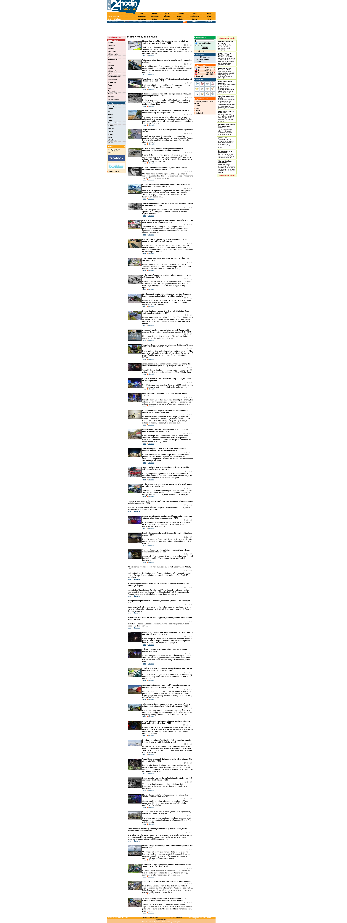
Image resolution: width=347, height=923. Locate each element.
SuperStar (112, 82)
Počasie (180, 19)
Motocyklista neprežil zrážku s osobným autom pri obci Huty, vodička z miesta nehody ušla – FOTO (165, 42)
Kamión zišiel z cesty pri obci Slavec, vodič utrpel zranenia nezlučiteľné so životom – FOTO (164, 169)
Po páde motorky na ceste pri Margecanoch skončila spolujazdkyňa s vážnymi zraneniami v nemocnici (162, 150)
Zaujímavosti (112, 94)
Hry (110, 137)
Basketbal (199, 113)
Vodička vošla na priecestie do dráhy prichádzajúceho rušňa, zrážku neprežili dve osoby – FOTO (165, 468)
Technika (111, 126)
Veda (109, 111)
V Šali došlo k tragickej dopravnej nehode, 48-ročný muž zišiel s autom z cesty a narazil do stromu (166, 866)
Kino (209, 19)
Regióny (112, 48)
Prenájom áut (200, 51)
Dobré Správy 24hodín (150, 918)
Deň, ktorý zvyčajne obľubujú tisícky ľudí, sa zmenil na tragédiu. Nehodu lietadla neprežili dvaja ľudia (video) (166, 741)
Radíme (110, 117)
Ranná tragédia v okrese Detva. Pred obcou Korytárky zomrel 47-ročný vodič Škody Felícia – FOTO (167, 779)
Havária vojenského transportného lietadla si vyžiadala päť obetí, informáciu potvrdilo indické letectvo (167, 185)
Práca (209, 13)
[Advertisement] (178, 6)
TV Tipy (194, 13)
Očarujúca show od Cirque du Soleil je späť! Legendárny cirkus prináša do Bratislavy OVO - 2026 (226, 73)
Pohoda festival (115, 77)
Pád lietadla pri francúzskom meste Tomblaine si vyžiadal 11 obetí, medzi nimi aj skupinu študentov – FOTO (167, 221)
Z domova (111, 45)
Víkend (110, 108)
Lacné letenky (195, 16)
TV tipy (198, 62)
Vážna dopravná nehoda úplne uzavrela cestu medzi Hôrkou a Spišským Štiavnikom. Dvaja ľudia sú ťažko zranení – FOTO (166, 705)
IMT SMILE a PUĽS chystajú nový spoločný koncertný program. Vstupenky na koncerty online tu (226, 116)
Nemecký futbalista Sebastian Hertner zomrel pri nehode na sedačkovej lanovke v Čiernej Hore (165, 411)
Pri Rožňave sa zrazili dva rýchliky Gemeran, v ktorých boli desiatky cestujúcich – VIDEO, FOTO (165, 430)
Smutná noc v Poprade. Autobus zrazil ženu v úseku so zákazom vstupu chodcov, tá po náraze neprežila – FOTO (167, 517)
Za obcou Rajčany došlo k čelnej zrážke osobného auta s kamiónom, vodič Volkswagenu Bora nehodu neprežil (164, 899)
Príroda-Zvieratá (113, 123)
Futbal (197, 106)
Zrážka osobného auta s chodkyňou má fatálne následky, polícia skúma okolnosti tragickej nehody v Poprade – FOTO (166, 365)
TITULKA (111, 42)
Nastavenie (199, 76)
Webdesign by (200, 918)
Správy (141, 13)
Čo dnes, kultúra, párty (173, 922)
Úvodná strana (113, 22)
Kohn (111, 143)
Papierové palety (159, 922)
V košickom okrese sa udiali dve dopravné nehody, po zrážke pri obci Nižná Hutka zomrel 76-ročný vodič (167, 669)
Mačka (144, 922)
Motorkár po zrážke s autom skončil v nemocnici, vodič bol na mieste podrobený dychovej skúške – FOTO (166, 112)
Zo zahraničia (113, 59)
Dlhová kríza (113, 54)
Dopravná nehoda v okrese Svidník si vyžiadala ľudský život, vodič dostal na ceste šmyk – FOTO (165, 312)
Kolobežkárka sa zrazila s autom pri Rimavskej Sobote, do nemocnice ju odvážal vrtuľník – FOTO (164, 240)
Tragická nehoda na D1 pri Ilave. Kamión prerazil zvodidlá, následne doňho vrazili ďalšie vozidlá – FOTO (164, 449)
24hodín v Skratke (114, 37)
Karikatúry (113, 140)
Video (167, 13)
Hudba (111, 65)
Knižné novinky (115, 74)
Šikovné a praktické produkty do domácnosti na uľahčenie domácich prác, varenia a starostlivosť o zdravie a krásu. (226, 142)
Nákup (154, 19)
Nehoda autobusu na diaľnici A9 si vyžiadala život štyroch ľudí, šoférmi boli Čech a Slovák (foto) (166, 813)
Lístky (209, 16)
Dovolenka (154, 16)
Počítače (111, 128)
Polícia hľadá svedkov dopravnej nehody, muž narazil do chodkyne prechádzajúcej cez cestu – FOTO (167, 633)
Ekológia (111, 96)
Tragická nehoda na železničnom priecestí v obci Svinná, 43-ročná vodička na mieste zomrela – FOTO (167, 346)
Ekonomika (112, 51)
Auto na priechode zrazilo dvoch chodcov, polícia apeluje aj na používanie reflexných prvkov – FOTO (166, 722)
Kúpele (179, 16)
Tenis (197, 108)
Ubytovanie (142, 19)
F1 (110, 88)
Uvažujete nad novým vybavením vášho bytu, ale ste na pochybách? (226, 154)
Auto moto (112, 91)
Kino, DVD (113, 71)
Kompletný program (202, 59)
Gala (109, 62)
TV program (180, 13)
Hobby (110, 120)
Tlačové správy (113, 99)
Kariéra (110, 114)
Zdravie (112, 57)
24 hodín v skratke (175, 918)
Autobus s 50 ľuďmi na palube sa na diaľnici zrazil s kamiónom (166, 882)
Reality (154, 13)
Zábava (194, 19)
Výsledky (167, 16)
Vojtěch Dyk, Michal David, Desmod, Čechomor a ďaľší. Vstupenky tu (225, 46)
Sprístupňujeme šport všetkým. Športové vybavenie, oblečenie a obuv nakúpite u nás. (226, 129)
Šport (110, 85)
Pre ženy (111, 106)
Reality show (112, 79)
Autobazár (142, 16)
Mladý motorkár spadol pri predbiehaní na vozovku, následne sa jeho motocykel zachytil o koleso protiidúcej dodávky (166, 295)
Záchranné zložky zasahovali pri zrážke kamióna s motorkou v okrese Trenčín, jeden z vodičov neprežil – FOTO (166, 686)
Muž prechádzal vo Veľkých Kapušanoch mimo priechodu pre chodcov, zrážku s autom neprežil (165, 796)
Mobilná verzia (113, 171)
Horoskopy (167, 19)
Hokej (197, 110)
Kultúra (110, 68)
